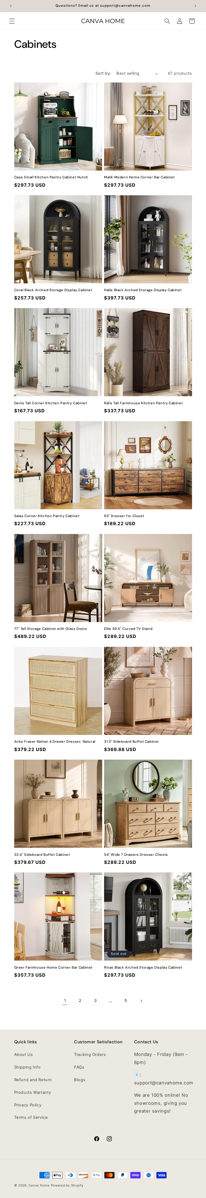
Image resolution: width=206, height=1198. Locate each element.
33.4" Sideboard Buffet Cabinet (42, 855)
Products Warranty (32, 1092)
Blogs (79, 1079)
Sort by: (103, 73)
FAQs (79, 1067)
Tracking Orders (90, 1054)
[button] (12, 21)
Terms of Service (31, 1117)
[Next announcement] (195, 6)
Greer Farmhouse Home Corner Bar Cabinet (53, 967)
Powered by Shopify (67, 1185)
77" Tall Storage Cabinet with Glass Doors (50, 629)
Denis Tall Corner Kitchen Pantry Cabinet (50, 403)
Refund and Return (33, 1079)
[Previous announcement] (11, 6)
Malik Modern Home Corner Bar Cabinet (139, 177)
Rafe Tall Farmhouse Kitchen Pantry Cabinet (143, 403)
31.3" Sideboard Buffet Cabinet (131, 741)
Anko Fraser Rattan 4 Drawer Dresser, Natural (54, 741)
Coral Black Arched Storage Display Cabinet (53, 290)
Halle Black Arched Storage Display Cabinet (143, 290)
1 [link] (65, 1000)
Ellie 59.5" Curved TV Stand (128, 629)
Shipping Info (27, 1067)
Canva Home (38, 1185)
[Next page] (141, 1001)
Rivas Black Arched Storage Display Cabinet (143, 967)
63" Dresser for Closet (124, 516)
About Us (23, 1054)
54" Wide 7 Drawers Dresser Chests (136, 855)
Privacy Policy (28, 1105)
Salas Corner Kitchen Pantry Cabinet (47, 516)
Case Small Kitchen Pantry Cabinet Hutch (51, 177)
